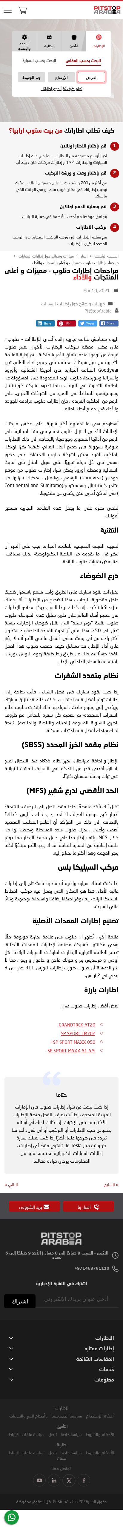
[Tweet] (87, 324)
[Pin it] (66, 324)
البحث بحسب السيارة (39, 61)
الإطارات (99, 46)
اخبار (83, 256)
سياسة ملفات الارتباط (26, 1434)
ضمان (61, 1458)
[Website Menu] (7, 10)
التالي (11, 1185)
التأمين (74, 46)
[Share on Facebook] (109, 324)
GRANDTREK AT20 (77, 1024)
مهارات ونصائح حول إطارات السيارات (46, 256)
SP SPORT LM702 (78, 1033)
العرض (92, 77)
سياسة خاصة (71, 1434)
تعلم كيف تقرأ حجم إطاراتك (61, 89)
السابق (111, 1184)
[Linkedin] (45, 324)
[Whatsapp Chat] (11, 1517)
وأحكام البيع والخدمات (28, 1415)
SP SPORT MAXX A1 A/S (71, 1050)
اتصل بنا (85, 1207)
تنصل (52, 1434)
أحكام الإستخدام (100, 1415)
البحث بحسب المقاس (83, 61)
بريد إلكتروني (30, 1207)
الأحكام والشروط (100, 1434)
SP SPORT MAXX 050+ (72, 1042)
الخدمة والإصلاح (24, 46)
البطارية (49, 46)
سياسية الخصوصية (67, 1415)
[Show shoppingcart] (23, 10)
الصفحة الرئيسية (106, 256)
